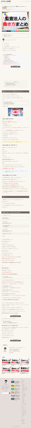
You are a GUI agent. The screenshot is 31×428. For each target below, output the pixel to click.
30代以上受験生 (23, 394)
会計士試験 (23, 381)
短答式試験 (23, 384)
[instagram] (11, 352)
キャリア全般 (23, 419)
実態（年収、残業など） (24, 410)
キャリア (23, 406)
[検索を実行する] (9, 393)
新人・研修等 (23, 411)
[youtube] (12, 352)
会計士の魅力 (23, 402)
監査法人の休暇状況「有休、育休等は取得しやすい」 (11, 84)
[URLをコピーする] (27, 31)
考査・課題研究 (23, 423)
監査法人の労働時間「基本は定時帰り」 (10, 83)
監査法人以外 (23, 415)
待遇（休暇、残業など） (24, 403)
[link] (9, 352)
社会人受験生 (23, 393)
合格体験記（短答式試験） (24, 389)
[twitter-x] (10, 352)
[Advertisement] (15, 74)
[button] (4, 31)
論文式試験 (23, 385)
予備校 (22, 398)
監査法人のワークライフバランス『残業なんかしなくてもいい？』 (12, 82)
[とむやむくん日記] (6, 1)
